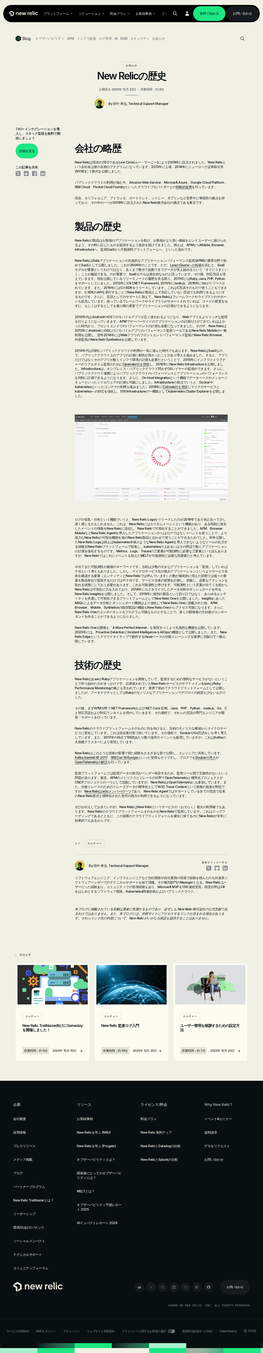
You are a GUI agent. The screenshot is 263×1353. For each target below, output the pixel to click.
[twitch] (197, 1287)
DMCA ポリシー (46, 1331)
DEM (123, 38)
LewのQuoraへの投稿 (186, 265)
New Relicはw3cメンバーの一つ (107, 791)
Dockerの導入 (205, 757)
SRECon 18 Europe (124, 757)
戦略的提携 (184, 187)
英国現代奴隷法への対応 (197, 1331)
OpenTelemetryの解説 (91, 762)
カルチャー (94, 843)
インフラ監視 (86, 38)
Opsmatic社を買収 (136, 364)
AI (116, 38)
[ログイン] (187, 13)
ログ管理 (105, 38)
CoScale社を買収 (175, 387)
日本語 (252, 1330)
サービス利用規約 (18, 1331)
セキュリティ (139, 38)
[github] (162, 1287)
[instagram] (185, 1287)
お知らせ (158, 38)
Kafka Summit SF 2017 (91, 757)
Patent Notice (228, 1331)
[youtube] (139, 1287)
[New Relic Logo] (23, 13)
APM (70, 38)
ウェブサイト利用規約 (101, 1331)
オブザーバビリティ (49, 38)
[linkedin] (174, 1287)
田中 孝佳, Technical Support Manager (140, 104)
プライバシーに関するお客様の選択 (144, 1331)
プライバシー (71, 1331)
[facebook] (208, 1287)
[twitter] (151, 1287)
